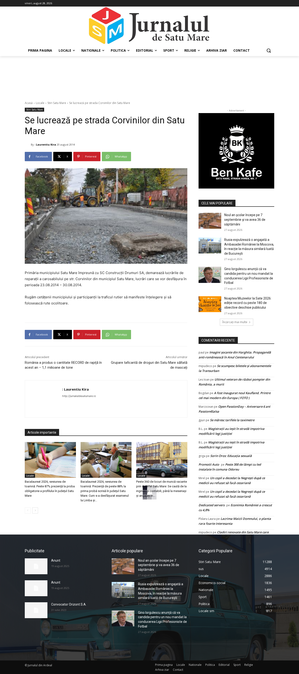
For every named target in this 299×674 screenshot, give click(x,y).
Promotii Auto (209, 464)
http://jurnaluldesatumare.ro (79, 396)
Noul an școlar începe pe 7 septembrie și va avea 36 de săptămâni (244, 219)
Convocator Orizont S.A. (68, 604)
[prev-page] (28, 510)
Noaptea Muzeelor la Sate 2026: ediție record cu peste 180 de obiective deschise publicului (247, 302)
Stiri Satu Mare (56, 103)
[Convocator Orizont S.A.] (36, 610)
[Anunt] (36, 566)
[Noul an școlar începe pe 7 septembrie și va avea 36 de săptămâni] (210, 221)
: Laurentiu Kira (45, 144)
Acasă (29, 103)
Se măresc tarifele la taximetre (232, 420)
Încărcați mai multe (234, 322)
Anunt (55, 560)
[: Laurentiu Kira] (28, 144)
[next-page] (35, 510)
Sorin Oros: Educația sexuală (231, 456)
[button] (268, 50)
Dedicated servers (211, 505)
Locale (40, 103)
